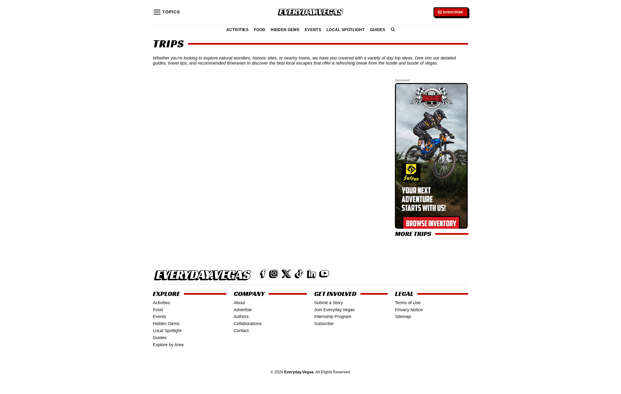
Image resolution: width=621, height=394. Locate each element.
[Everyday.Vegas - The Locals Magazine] (310, 12)
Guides (377, 29)
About (239, 302)
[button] (166, 12)
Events (313, 29)
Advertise (243, 309)
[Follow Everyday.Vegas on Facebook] (263, 274)
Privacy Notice (409, 309)
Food (259, 29)
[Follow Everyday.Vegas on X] (286, 274)
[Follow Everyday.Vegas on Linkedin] (311, 274)
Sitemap (403, 316)
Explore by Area (168, 344)
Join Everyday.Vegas (334, 309)
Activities (237, 29)
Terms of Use (408, 302)
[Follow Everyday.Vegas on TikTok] (299, 274)
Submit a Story (328, 302)
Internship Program (332, 316)
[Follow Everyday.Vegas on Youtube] (324, 274)
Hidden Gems (285, 29)
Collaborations (247, 323)
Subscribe (324, 323)
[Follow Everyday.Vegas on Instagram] (273, 274)
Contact (241, 330)
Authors (241, 316)
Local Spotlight (346, 29)
